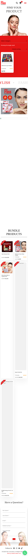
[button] (20, 3)
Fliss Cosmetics (10, 551)
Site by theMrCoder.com (14, 553)
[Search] (17, 3)
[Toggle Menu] (25, 3)
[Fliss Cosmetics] (3, 3)
